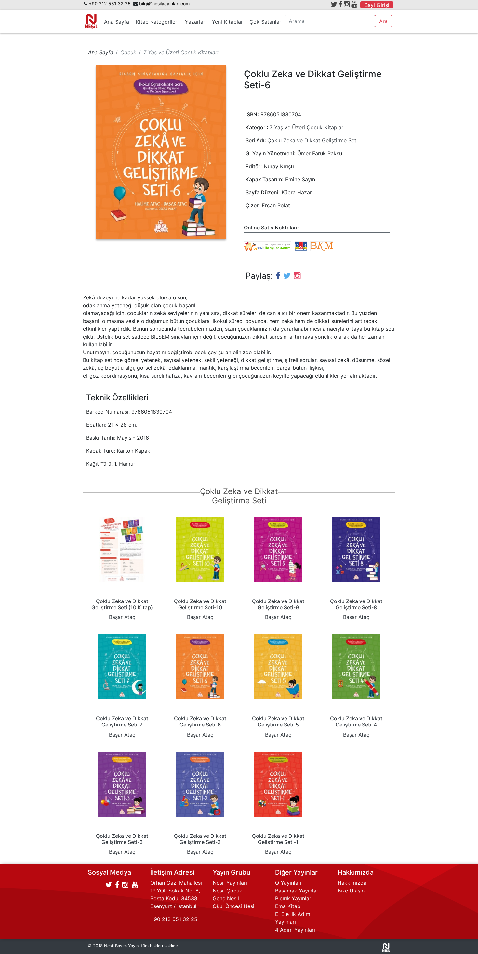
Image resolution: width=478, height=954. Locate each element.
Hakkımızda (352, 882)
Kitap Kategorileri (157, 22)
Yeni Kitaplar (227, 22)
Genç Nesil (226, 898)
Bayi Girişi (377, 5)
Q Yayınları (288, 882)
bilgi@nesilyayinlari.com (164, 3)
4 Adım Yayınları (295, 929)
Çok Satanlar (265, 22)
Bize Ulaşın (351, 890)
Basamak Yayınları (297, 890)
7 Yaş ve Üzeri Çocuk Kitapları (307, 127)
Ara (383, 21)
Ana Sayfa (116, 22)
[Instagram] (347, 4)
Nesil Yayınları (230, 882)
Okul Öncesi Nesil (234, 906)
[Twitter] (334, 4)
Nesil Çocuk (227, 890)
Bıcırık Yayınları (293, 898)
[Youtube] (354, 4)
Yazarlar (195, 22)
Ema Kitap (287, 906)
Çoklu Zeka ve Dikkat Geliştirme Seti (312, 140)
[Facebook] (340, 4)
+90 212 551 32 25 (110, 3)
